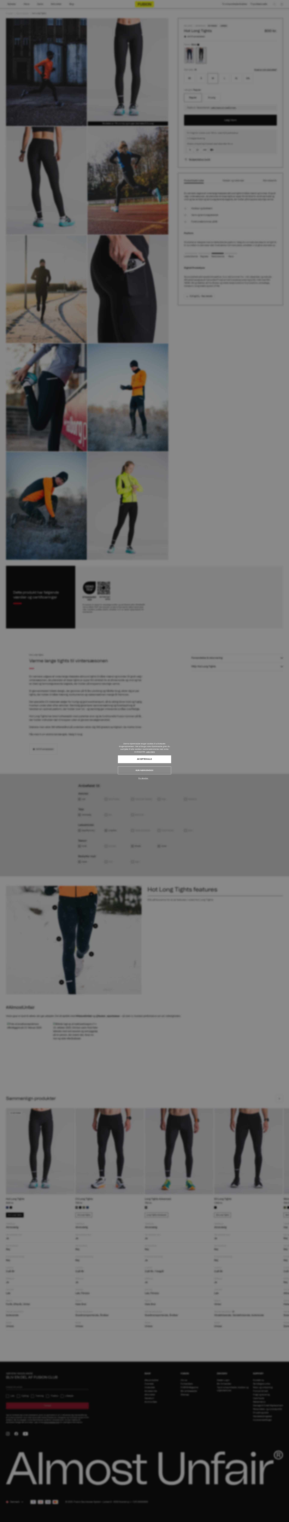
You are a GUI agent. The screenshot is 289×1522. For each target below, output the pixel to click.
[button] (144, 778)
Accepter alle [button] (144, 759)
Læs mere (150, 751)
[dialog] (144, 761)
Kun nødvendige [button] (145, 770)
